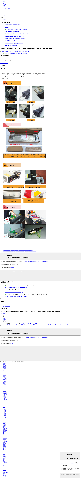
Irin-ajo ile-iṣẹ (7, 8)
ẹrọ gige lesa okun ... (10, 27)
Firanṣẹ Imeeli (3, 326)
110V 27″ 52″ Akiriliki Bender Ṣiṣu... (14, 292)
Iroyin (4, 5)
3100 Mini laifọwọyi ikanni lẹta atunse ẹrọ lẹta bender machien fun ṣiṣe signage (18, 250)
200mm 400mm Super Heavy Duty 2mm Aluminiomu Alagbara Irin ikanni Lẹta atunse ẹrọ (20, 251)
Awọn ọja (5, 4)
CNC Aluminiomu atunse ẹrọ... (12, 31)
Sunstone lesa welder (4, 324)
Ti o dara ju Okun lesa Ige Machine (61, 324)
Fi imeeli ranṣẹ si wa (4, 63)
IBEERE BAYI (3, 313)
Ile (3, 3)
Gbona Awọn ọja (26, 323)
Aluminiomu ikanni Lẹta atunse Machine (16, 324)
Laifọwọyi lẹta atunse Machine (30, 324)
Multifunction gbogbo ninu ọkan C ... (14, 36)
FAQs (4, 6)
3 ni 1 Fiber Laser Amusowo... (12, 40)
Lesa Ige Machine (40, 324)
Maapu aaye (32, 323)
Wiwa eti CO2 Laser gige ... (12, 45)
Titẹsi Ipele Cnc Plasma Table (49, 324)
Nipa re (4, 7)
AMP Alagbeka (38, 323)
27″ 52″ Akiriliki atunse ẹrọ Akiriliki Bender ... (16, 296)
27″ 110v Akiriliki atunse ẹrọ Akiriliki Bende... (16, 287)
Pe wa (4, 9)
